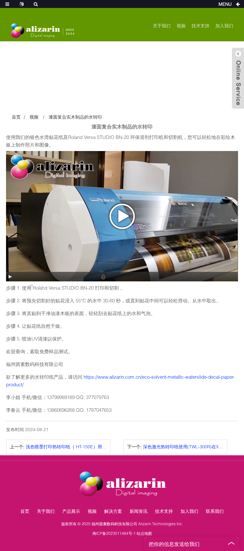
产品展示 (71, 511)
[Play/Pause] (10, 276)
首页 (16, 117)
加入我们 (224, 25)
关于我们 (162, 25)
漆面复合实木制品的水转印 (75, 117)
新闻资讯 (138, 511)
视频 (181, 25)
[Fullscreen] (40, 284)
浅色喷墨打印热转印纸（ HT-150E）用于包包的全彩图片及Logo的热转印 (98, 446)
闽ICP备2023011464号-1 (114, 533)
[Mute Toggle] (32, 284)
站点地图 (144, 533)
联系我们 (215, 511)
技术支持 (200, 25)
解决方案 (113, 511)
